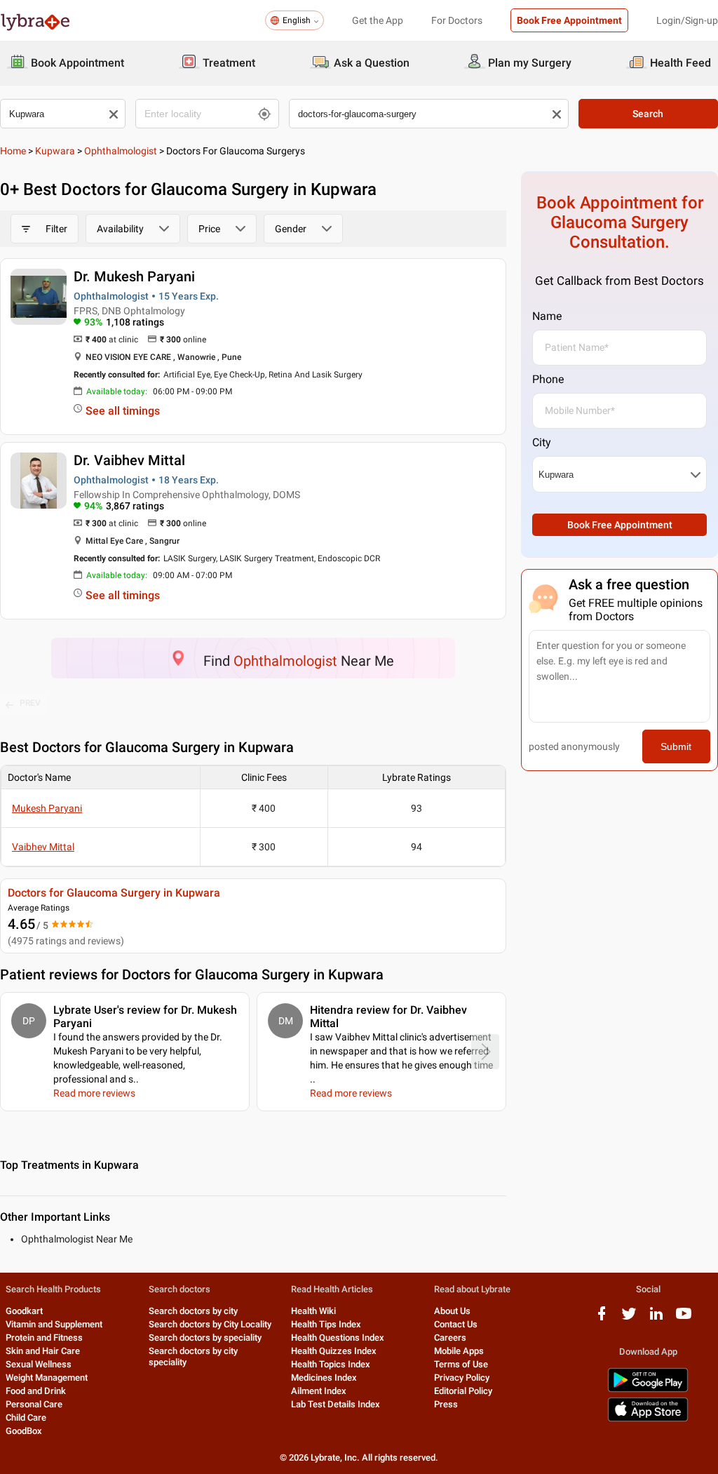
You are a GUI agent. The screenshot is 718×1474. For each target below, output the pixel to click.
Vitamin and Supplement (54, 1324)
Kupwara (55, 150)
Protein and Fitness (44, 1337)
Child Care (26, 1417)
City (541, 442)
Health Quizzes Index (334, 1351)
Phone (548, 379)
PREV (30, 703)
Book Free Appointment (569, 20)
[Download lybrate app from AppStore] (648, 1419)
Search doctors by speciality (205, 1337)
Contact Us (455, 1324)
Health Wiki (313, 1311)
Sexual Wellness (39, 1364)
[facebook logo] (601, 1318)
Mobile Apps (459, 1351)
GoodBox (24, 1431)
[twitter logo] (629, 1318)
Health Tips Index (326, 1324)
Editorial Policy (463, 1391)
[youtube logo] (683, 1318)
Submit (676, 746)
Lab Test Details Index (335, 1404)
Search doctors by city (193, 1311)
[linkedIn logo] (656, 1318)
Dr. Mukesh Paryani (134, 276)
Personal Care (34, 1404)
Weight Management (47, 1377)
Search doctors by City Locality (210, 1324)
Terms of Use (461, 1364)
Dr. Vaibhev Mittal (129, 460)
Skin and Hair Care (43, 1351)
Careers (450, 1337)
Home (13, 150)
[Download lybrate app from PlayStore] (648, 1389)
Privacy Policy (461, 1377)
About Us (452, 1311)
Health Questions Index (337, 1337)
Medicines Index (324, 1377)
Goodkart (24, 1311)
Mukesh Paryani (47, 808)
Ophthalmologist (120, 150)
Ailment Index (318, 1391)
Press (446, 1404)
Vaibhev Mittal (43, 846)
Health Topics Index (330, 1364)
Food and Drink (36, 1391)
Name (547, 316)
